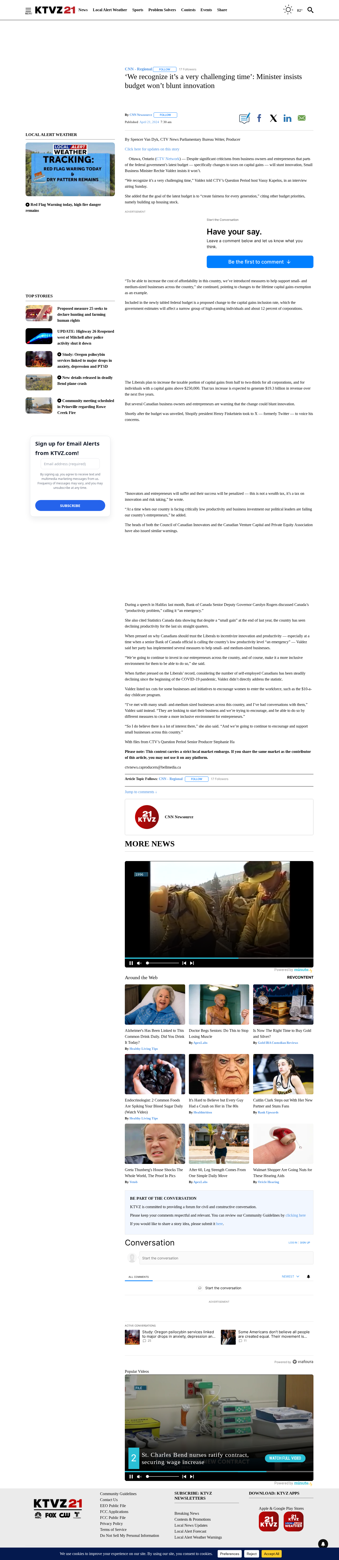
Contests (188, 10)
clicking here (296, 1215)
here (219, 1224)
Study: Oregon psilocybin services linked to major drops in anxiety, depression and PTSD (84, 360)
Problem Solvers (162, 10)
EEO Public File (113, 1506)
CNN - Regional (171, 779)
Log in (293, 1242)
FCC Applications (114, 1512)
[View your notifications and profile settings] (308, 1277)
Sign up (305, 1242)
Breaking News (186, 1513)
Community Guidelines (118, 1494)
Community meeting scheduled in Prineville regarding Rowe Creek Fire (85, 407)
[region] (219, 1302)
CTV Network (167, 159)
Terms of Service (113, 1529)
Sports (137, 10)
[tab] (139, 1277)
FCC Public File (113, 1517)
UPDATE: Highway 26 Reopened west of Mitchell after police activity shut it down (85, 337)
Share (222, 10)
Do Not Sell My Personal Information (129, 1535)
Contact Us (109, 1500)
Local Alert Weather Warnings (198, 1537)
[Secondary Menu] (32, 10)
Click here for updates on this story (152, 149)
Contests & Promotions (192, 1519)
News (83, 10)
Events (206, 10)
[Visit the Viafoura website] (302, 1362)
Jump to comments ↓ (141, 792)
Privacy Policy (111, 1523)
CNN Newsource (141, 115)
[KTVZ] (55, 9)
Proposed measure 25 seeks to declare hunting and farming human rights (82, 314)
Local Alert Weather (110, 10)
